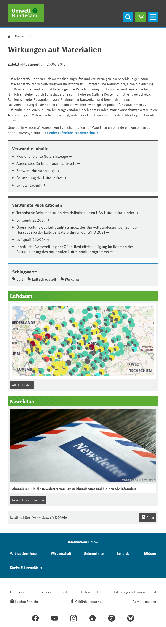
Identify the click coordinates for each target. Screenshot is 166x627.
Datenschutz (90, 591)
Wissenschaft (61, 553)
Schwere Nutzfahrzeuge (36, 170)
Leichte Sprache (27, 601)
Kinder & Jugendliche (26, 567)
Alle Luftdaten (22, 385)
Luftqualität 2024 (31, 239)
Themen (19, 36)
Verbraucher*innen (24, 553)
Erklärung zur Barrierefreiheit (135, 591)
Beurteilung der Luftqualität (39, 177)
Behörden (124, 553)
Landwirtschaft (29, 185)
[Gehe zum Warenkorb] (140, 17)
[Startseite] (26, 13)
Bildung (150, 553)
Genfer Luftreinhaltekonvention (71, 132)
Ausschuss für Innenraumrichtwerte (46, 163)
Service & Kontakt (54, 591)
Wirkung (72, 279)
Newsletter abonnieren (28, 500)
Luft (31, 36)
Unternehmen (94, 553)
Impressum (18, 591)
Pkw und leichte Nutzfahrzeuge (42, 156)
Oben (150, 517)
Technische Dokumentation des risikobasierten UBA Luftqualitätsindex (75, 212)
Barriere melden (144, 601)
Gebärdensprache (88, 601)
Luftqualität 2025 (31, 220)
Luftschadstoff (44, 279)
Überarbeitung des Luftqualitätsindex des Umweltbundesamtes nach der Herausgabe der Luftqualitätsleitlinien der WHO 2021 (77, 229)
